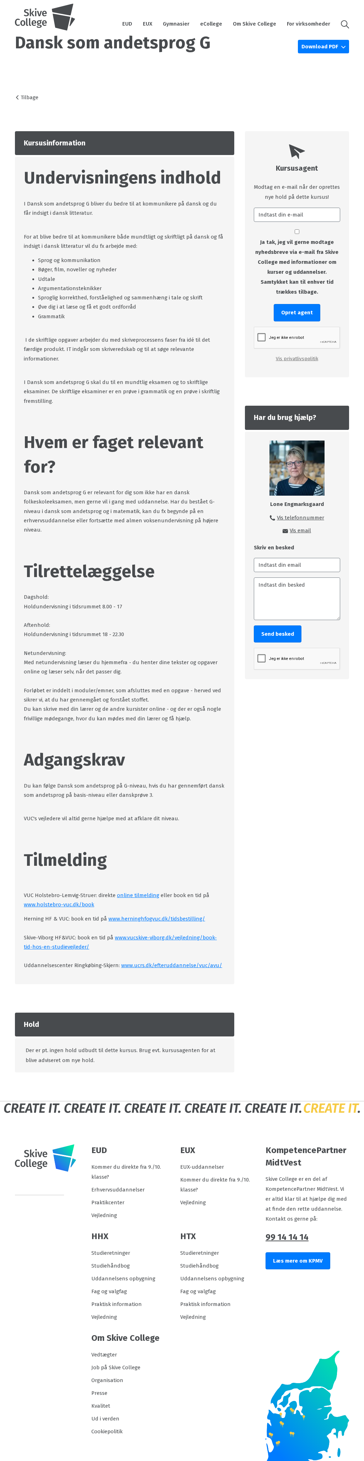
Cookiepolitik (107, 1431)
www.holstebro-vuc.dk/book (59, 904)
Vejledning (104, 1215)
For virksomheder (308, 24)
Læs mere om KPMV (298, 1261)
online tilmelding (138, 895)
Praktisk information (116, 1304)
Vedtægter (104, 1354)
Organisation (107, 1380)
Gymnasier (176, 24)
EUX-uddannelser (202, 1167)
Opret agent (297, 312)
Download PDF (320, 46)
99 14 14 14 (287, 1237)
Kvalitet (100, 1406)
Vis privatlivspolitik (297, 359)
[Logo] (45, 17)
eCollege (211, 24)
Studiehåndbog (110, 1266)
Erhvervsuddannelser (118, 1190)
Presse (99, 1393)
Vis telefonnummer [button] (300, 517)
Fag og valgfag (109, 1291)
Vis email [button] (300, 530)
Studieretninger (110, 1253)
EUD (127, 24)
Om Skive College (254, 24)
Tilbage (29, 97)
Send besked (277, 634)
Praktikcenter (107, 1202)
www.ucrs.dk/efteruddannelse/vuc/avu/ (171, 965)
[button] (342, 24)
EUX (147, 24)
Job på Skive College (115, 1367)
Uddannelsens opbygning (123, 1278)
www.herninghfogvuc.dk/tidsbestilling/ (156, 919)
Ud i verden (105, 1418)
